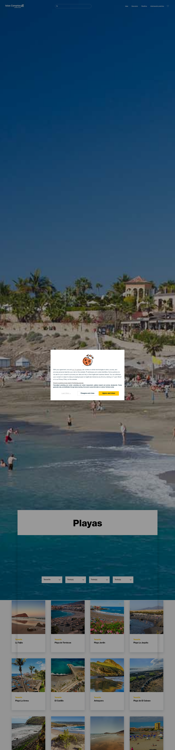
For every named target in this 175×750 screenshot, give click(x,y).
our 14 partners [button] (77, 370)
